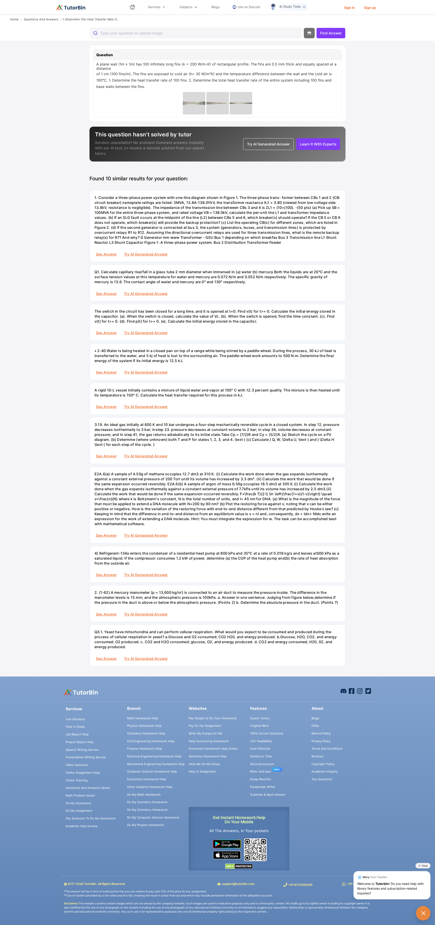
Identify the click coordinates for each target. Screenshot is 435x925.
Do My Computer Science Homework (153, 817)
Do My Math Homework (144, 794)
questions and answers (41, 19)
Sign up (370, 8)
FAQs (315, 725)
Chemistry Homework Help (146, 733)
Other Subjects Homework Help (149, 787)
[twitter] (368, 690)
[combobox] (196, 33)
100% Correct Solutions (266, 733)
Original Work (259, 725)
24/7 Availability (261, 741)
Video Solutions (77, 765)
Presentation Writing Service (86, 757)
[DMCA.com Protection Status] (239, 866)
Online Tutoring (76, 780)
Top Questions (322, 779)
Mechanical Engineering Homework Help (156, 764)
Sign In (349, 8)
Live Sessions (75, 719)
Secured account (262, 764)
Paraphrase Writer (263, 787)
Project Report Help (80, 742)
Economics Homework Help (146, 779)
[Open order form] (2, 15)
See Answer (106, 254)
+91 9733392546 (300, 884)
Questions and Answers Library (88, 788)
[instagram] (360, 690)
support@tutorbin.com (238, 884)
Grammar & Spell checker (267, 794)
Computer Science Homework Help (152, 771)
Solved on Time (261, 756)
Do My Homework (78, 803)
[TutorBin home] (70, 7)
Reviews (317, 756)
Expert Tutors (259, 718)
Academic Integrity (325, 771)
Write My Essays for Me (205, 733)
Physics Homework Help (144, 725)
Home (14, 19)
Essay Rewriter (260, 779)
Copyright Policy (323, 764)
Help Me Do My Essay (204, 764)
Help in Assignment (202, 771)
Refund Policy (321, 733)
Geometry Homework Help (208, 756)
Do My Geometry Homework (147, 802)
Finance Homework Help (144, 748)
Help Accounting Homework (209, 741)
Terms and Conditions (327, 748)
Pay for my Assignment (205, 725)
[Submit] (95, 33)
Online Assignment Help (83, 772)
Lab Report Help (77, 734)
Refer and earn (260, 771)
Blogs (315, 718)
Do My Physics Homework (145, 825)
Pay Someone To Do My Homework (91, 818)
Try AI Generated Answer (146, 254)
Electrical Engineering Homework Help (154, 756)
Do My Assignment (79, 810)
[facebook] (343, 690)
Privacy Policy (321, 741)
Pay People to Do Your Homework (213, 718)
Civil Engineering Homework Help (150, 741)
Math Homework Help (142, 718)
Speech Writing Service (82, 749)
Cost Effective (260, 748)
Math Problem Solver (80, 795)
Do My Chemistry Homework (147, 809)
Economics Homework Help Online (213, 748)
